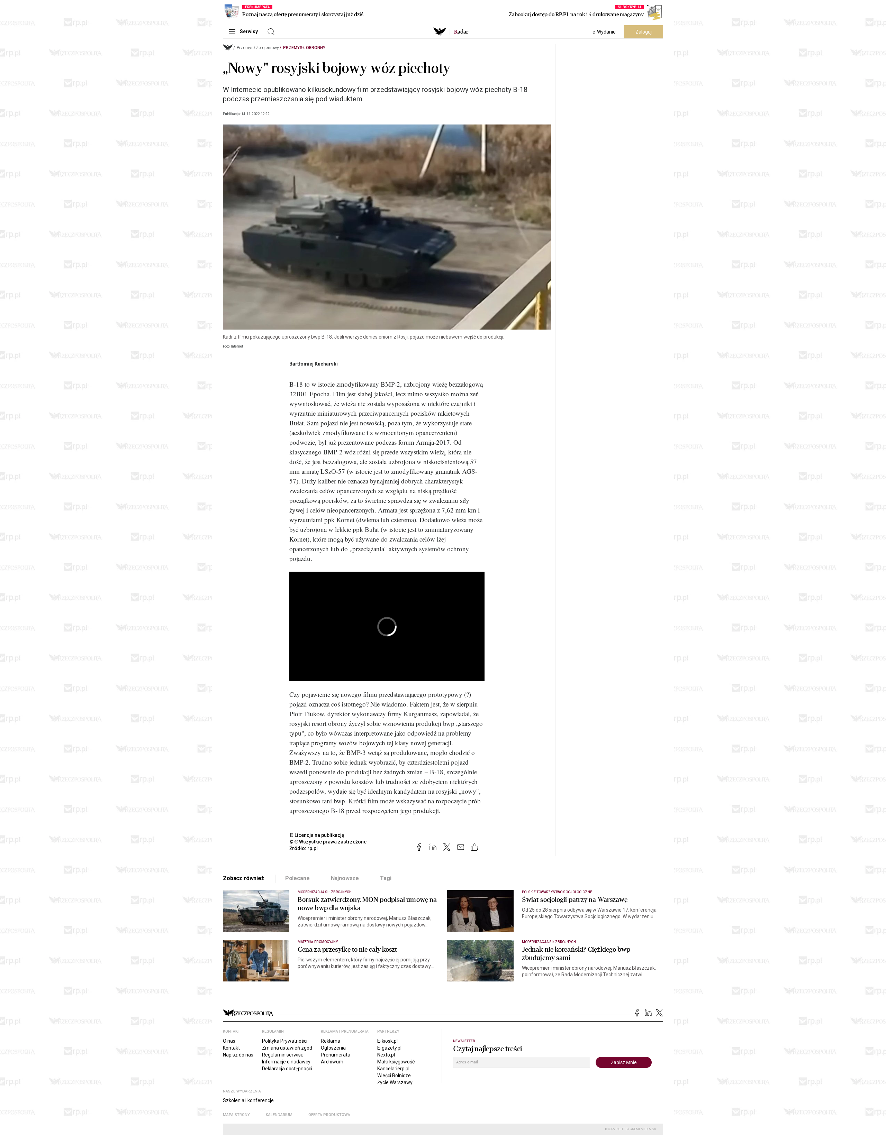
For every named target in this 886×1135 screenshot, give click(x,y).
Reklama (330, 1041)
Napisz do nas (238, 1055)
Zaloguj (643, 32)
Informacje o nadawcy (286, 1061)
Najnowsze (345, 878)
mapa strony (236, 1115)
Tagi (385, 878)
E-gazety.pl (389, 1048)
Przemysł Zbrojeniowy (258, 47)
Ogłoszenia (333, 1048)
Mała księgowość (396, 1061)
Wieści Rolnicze (394, 1075)
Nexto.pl (386, 1055)
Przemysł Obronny (304, 47)
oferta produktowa (329, 1115)
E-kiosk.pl (387, 1041)
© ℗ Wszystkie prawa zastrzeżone (328, 842)
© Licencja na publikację (317, 835)
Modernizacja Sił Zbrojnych (325, 892)
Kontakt (231, 1048)
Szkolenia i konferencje (248, 1100)
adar (461, 31)
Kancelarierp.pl (393, 1068)
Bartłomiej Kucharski (313, 364)
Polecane (297, 878)
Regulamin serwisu (283, 1055)
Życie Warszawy (395, 1082)
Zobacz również (243, 878)
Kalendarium (279, 1115)
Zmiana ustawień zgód (287, 1048)
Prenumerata (335, 1055)
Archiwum (332, 1061)
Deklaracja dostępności (287, 1068)
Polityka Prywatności (284, 1041)
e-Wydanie (604, 32)
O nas (229, 1041)
